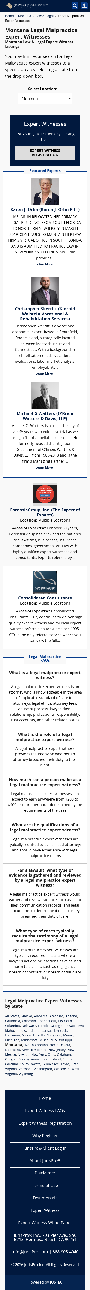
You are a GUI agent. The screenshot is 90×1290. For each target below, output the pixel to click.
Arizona (71, 1016)
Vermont (25, 1069)
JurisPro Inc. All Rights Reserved (51, 1265)
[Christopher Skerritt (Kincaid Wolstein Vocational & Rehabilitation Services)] (45, 291)
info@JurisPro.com (30, 1252)
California (12, 1021)
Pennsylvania (28, 1059)
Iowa (80, 1026)
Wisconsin (62, 1069)
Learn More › (45, 264)
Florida (43, 1026)
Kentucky (61, 1031)
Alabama (41, 1016)
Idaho (9, 1031)
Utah (75, 1064)
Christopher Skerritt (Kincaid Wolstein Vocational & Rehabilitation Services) (45, 314)
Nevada (24, 1055)
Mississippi (63, 1040)
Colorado (29, 1021)
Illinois (21, 1031)
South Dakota (30, 1064)
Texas (65, 1064)
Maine (68, 1035)
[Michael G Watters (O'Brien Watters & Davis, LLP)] (45, 395)
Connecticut (47, 1021)
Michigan (12, 1040)
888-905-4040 (65, 1252)
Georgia (57, 1026)
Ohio (51, 1055)
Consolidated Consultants (45, 598)
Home (9, 15)
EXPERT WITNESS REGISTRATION (45, 153)
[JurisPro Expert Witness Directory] (34, 5)
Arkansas (56, 1016)
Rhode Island (51, 1059)
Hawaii (69, 1026)
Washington (43, 1069)
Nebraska (12, 1050)
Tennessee (50, 1064)
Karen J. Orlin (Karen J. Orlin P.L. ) (45, 210)
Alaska (27, 1016)
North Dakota (60, 1045)
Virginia (11, 1069)
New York (38, 1055)
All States (12, 1016)
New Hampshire (34, 1050)
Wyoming (26, 1074)
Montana (24, 15)
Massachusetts (33, 1035)
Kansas (46, 1031)
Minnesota (29, 1040)
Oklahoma (65, 1055)
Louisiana (12, 1035)
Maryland (54, 1035)
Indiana (33, 1031)
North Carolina (36, 1045)
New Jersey (57, 1050)
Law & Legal (45, 15)
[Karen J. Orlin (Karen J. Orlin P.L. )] (45, 191)
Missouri (46, 1040)
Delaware (29, 1026)
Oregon (11, 1059)
